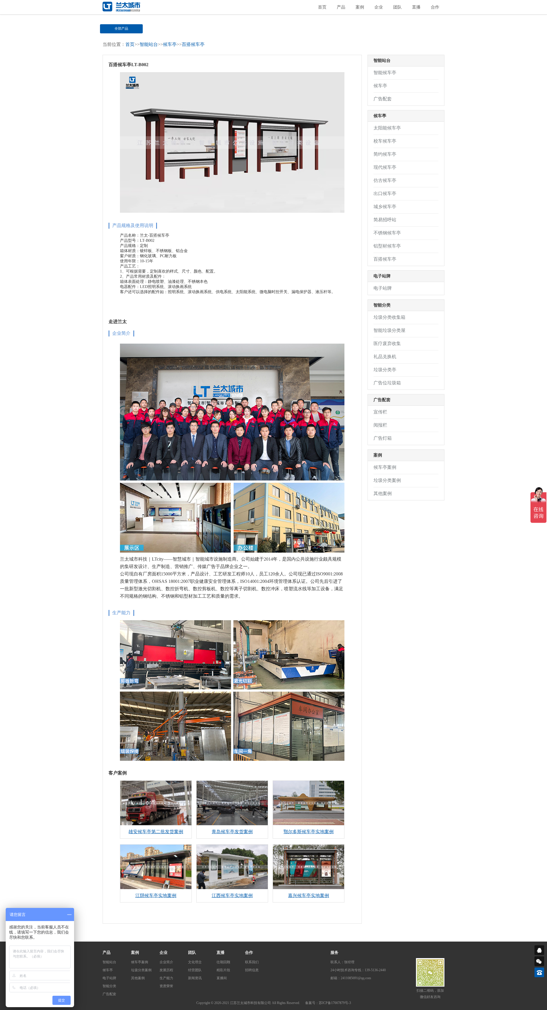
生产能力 (166, 978)
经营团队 (195, 970)
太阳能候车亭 (387, 127)
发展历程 (166, 970)
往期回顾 (223, 962)
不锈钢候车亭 (387, 232)
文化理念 (195, 962)
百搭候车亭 (193, 44)
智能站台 (165, 29)
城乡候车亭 (384, 206)
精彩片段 (223, 970)
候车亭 (206, 29)
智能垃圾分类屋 (389, 330)
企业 (378, 7)
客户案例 (118, 772)
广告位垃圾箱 (387, 382)
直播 (416, 7)
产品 (341, 7)
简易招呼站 (384, 219)
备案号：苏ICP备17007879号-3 (328, 1003)
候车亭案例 (384, 467)
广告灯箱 (382, 438)
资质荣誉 (166, 986)
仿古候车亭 (384, 180)
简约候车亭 (384, 154)
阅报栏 (380, 425)
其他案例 (382, 493)
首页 (322, 7)
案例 (360, 7)
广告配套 (331, 29)
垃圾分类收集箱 (389, 317)
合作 (435, 7)
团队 (397, 7)
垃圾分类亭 (384, 369)
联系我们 (252, 962)
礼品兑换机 (384, 356)
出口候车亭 (384, 193)
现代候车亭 (384, 167)
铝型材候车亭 (387, 246)
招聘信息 (252, 970)
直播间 (222, 978)
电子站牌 (247, 29)
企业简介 (166, 962)
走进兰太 (118, 321)
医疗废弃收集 (387, 343)
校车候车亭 (384, 141)
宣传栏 (380, 411)
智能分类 (289, 29)
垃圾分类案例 (387, 480)
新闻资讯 (195, 978)
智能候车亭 (384, 72)
